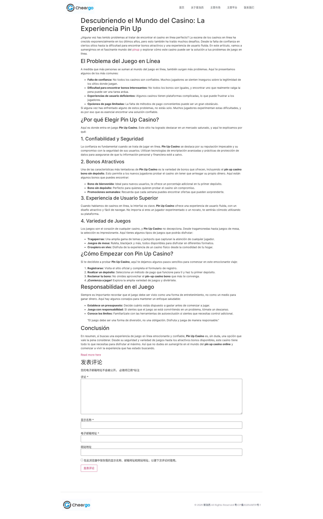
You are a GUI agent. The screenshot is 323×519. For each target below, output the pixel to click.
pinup (135, 49)
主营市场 (215, 7)
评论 (84, 377)
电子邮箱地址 (90, 433)
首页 (181, 7)
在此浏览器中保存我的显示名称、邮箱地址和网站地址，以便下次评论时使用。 (131, 460)
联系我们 (249, 7)
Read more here (91, 354)
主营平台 (232, 7)
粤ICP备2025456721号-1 (248, 504)
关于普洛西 (197, 7)
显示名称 (87, 419)
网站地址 (86, 447)
